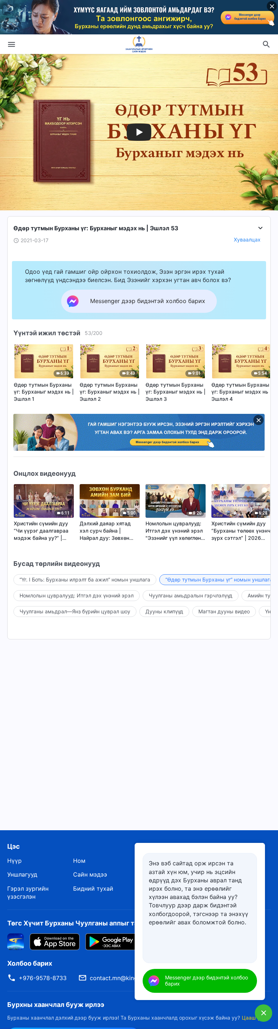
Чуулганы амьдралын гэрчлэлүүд (190, 595)
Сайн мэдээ (90, 874)
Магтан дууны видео (224, 611)
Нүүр (14, 860)
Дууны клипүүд (164, 611)
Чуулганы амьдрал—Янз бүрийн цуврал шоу (75, 611)
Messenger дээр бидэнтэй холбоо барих (206, 980)
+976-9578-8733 (43, 978)
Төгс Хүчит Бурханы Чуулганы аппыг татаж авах (87, 923)
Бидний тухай (93, 888)
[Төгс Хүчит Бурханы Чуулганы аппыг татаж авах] (15, 941)
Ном (79, 860)
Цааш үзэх (255, 1018)
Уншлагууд (22, 874)
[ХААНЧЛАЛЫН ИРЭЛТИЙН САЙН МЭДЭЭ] (139, 44)
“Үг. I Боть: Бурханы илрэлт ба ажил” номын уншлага (85, 579)
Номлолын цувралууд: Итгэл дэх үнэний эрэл (77, 595)
